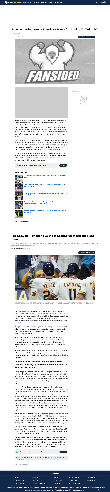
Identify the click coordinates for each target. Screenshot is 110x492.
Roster (51, 2)
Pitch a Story (36, 480)
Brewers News (24, 221)
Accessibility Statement (39, 483)
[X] (100, 2)
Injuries (56, 2)
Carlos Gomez (52, 129)
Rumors (29, 2)
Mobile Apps (91, 477)
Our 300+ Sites (74, 477)
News (24, 2)
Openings (35, 477)
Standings (44, 2)
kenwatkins (17, 33)
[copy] (24, 37)
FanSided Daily (19, 480)
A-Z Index (57, 483)
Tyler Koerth (18, 248)
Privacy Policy (58, 480)
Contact (56, 477)
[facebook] (96, 2)
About (17, 477)
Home (16, 221)
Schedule (36, 2)
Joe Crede (44, 129)
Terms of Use (73, 480)
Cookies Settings (74, 483)
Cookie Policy (91, 480)
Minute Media (12, 487)
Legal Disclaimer (20, 483)
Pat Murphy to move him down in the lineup (52, 376)
